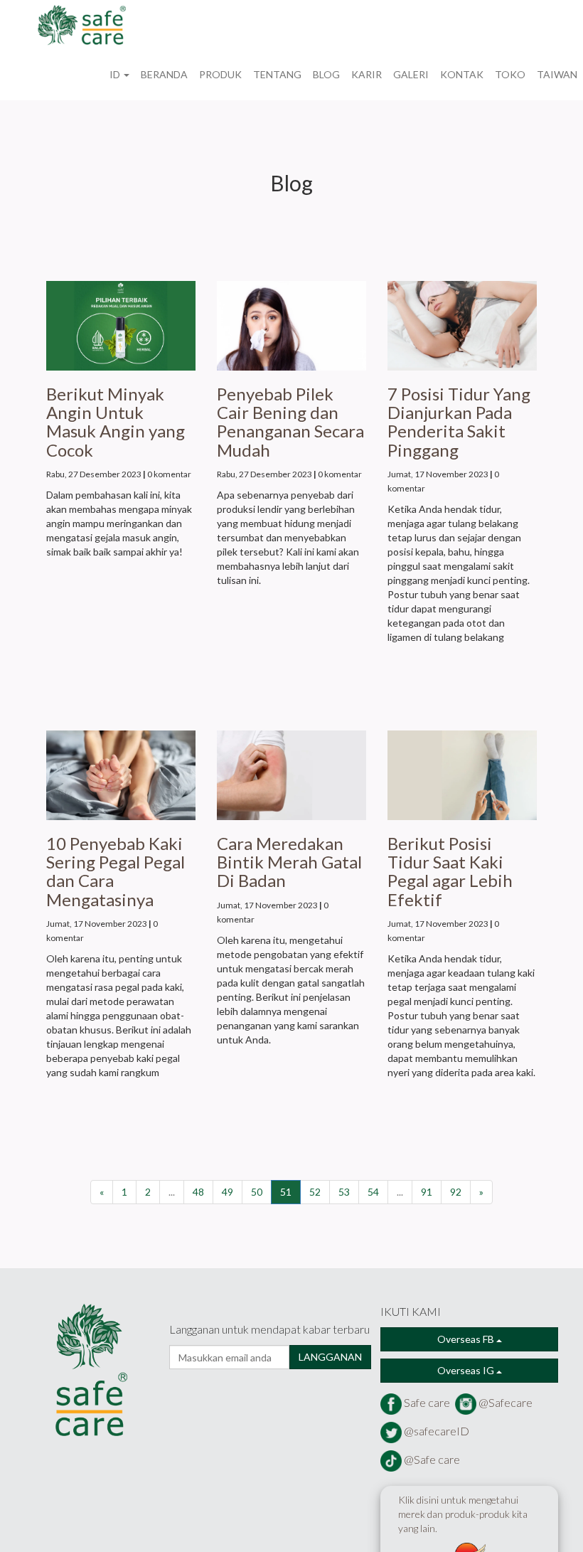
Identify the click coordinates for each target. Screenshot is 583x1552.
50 (256, 1192)
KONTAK (461, 74)
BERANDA (164, 74)
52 (315, 1192)
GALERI (411, 74)
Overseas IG (466, 1370)
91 (426, 1192)
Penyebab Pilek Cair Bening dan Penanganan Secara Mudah (290, 421)
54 (373, 1192)
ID (115, 74)
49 (227, 1192)
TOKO (510, 74)
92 (455, 1192)
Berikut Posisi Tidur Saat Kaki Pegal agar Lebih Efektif (450, 871)
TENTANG (277, 74)
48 (198, 1192)
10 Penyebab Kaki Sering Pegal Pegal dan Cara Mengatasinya (115, 871)
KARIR (366, 74)
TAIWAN (557, 74)
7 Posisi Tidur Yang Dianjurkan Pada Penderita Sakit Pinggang (458, 421)
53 (344, 1192)
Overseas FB (466, 1339)
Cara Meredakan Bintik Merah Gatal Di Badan (289, 862)
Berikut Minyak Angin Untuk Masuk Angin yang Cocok (115, 421)
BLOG (326, 74)
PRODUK (220, 74)
